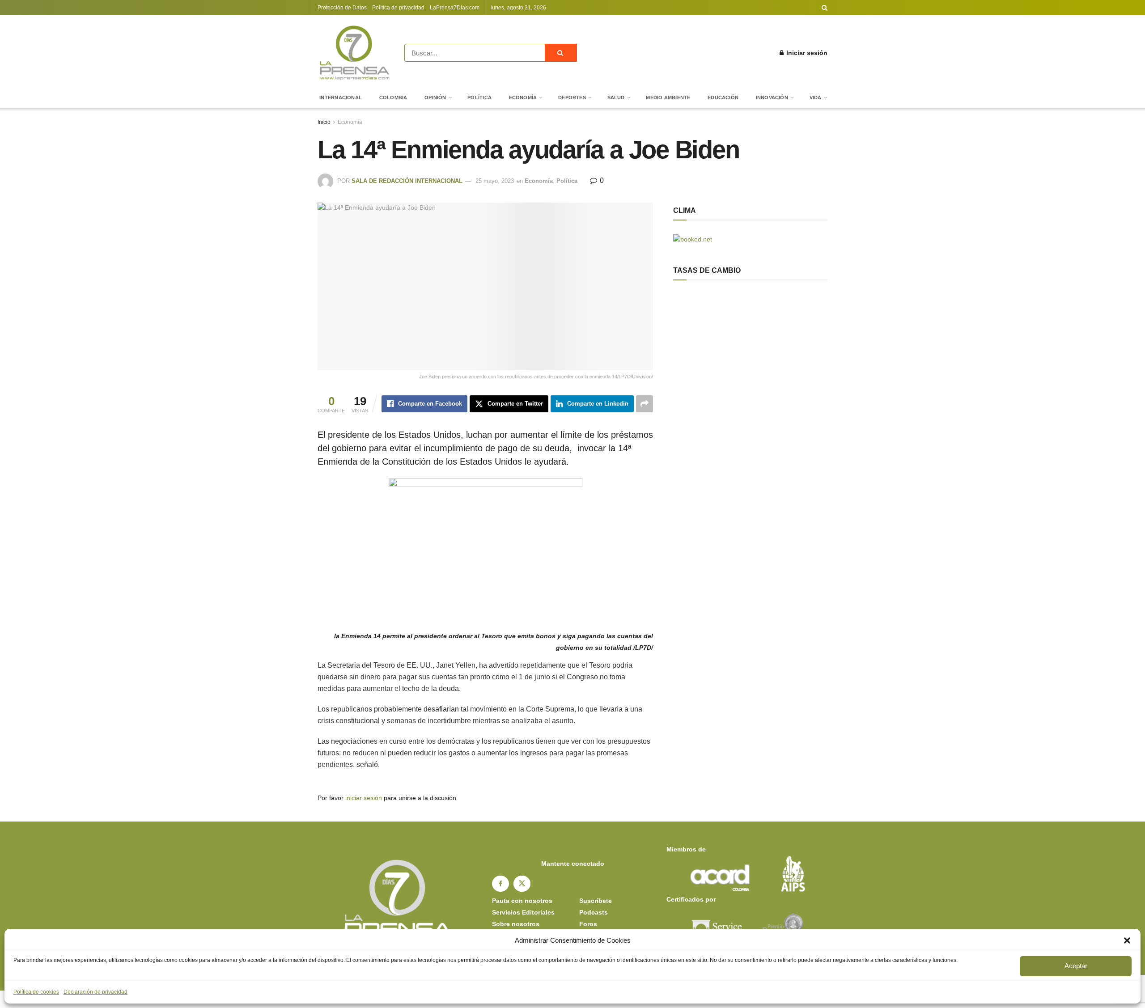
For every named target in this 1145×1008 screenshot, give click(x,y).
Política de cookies (36, 992)
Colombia (393, 97)
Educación (723, 97)
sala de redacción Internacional (407, 181)
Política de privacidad (398, 7)
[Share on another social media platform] (644, 403)
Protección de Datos (342, 7)
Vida (816, 97)
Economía (523, 97)
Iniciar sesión (806, 52)
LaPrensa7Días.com (454, 7)
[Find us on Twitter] (521, 884)
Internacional (340, 97)
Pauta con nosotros (522, 900)
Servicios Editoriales (523, 912)
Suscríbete (595, 900)
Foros (588, 924)
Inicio (324, 122)
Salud (616, 97)
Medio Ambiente (668, 97)
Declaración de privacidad (95, 992)
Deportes (572, 97)
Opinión (435, 97)
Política (479, 97)
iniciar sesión (363, 797)
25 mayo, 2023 (494, 181)
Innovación (772, 97)
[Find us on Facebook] (500, 884)
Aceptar (1075, 966)
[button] (1127, 940)
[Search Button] (824, 7)
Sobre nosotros (515, 924)
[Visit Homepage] (355, 53)
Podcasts (593, 912)
